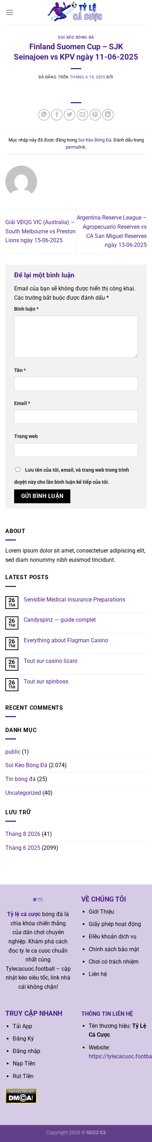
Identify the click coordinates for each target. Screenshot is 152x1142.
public (13, 751)
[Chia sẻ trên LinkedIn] (108, 115)
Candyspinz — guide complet (60, 619)
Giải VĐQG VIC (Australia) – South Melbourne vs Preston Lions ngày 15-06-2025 (40, 231)
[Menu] (9, 12)
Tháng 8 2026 (22, 834)
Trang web (26, 436)
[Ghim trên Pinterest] (95, 115)
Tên (20, 370)
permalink (76, 147)
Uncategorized (23, 792)
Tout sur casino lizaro (50, 661)
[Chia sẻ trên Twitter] (69, 115)
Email (22, 403)
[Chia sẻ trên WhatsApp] (44, 115)
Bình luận (26, 309)
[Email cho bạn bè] (82, 115)
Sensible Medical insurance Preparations (74, 599)
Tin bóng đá (20, 779)
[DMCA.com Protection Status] (21, 1095)
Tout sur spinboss (46, 681)
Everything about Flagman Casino (66, 640)
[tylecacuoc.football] (76, 12)
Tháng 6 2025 (22, 847)
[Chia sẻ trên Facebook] (57, 115)
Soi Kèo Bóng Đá (76, 37)
